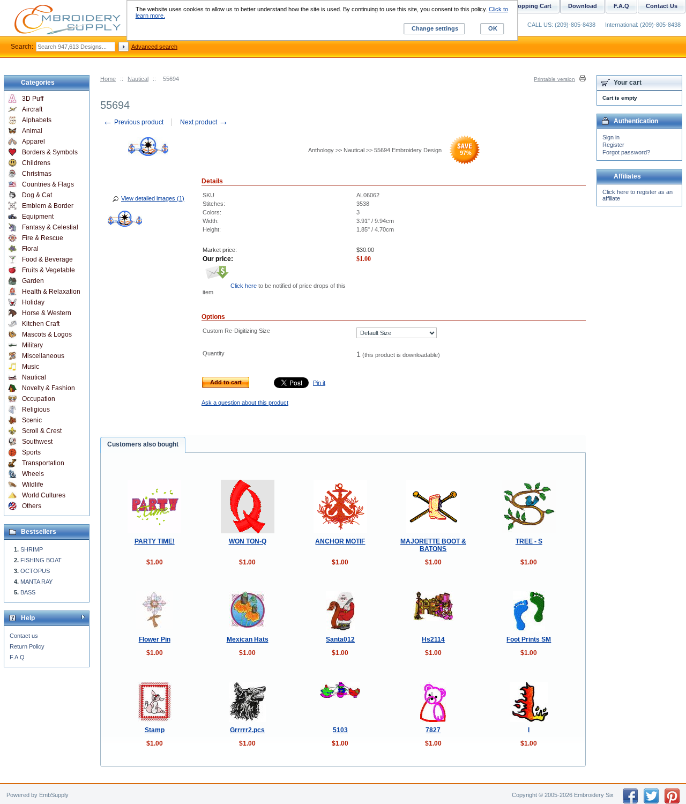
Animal (32, 131)
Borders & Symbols (50, 152)
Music (30, 366)
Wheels (33, 474)
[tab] (142, 445)
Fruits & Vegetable (48, 270)
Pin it (319, 382)
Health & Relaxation (51, 291)
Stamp (155, 730)
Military (32, 345)
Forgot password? (626, 152)
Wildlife (32, 484)
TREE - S (529, 541)
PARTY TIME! (155, 541)
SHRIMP (31, 549)
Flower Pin (154, 639)
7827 (433, 730)
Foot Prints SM (528, 639)
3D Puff (32, 98)
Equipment (38, 216)
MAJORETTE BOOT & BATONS (433, 545)
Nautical (138, 79)
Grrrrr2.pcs (247, 730)
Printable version (554, 79)
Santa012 (340, 639)
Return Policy (27, 646)
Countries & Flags (48, 184)
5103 (340, 730)
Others (31, 506)
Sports (31, 452)
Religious (36, 409)
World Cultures (43, 495)
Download (582, 6)
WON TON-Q (247, 541)
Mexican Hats (248, 639)
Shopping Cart (530, 6)
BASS (27, 592)
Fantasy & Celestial (50, 227)
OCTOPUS (35, 571)
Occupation (38, 399)
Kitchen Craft (40, 323)
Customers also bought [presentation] (142, 444)
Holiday (33, 302)
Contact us (24, 635)
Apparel (33, 141)
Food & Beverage (47, 259)
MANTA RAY (36, 581)
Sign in (611, 137)
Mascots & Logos (47, 334)
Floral (30, 248)
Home (108, 79)
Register (613, 145)
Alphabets (36, 120)
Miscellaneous (43, 356)
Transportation (43, 463)
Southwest (37, 441)
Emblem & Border (47, 206)
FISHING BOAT (41, 560)
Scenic (32, 420)
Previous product (133, 122)
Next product (204, 122)
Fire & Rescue (42, 238)
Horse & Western (46, 313)
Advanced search (154, 46)
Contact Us (661, 6)
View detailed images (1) (152, 198)
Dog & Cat (37, 195)
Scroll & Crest (42, 431)
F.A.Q (17, 657)
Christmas (36, 173)
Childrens (36, 163)
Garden (33, 281)
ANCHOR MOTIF (340, 541)
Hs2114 (433, 639)
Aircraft (32, 109)
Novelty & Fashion (48, 388)
